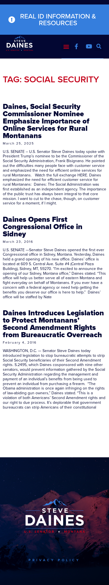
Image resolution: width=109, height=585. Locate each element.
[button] (66, 46)
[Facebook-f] (76, 46)
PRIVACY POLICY (54, 560)
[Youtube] (88, 46)
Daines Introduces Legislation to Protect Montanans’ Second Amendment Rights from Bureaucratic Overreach (53, 323)
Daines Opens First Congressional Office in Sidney (42, 226)
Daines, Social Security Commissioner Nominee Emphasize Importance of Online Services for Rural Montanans (46, 121)
